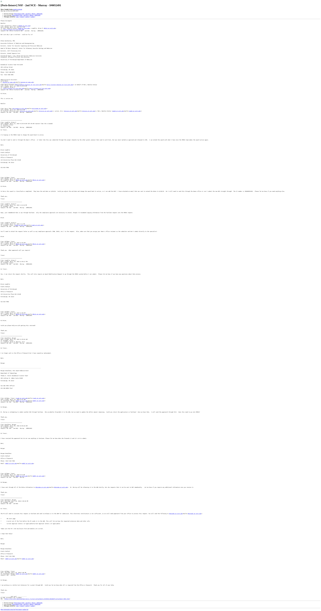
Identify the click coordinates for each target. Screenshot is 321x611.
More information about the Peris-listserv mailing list (14, 609)
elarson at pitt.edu (70, 111)
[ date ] (17, 16)
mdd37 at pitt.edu (21, 400)
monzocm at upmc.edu (9, 82)
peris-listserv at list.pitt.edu (13, 29)
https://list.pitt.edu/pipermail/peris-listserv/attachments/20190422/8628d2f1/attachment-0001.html (37, 599)
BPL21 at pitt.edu (50, 28)
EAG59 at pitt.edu (24, 25)
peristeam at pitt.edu (20, 108)
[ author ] (32, 16)
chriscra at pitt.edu (26, 111)
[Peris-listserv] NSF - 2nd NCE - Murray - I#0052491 (28, 13)
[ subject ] (27, 16)
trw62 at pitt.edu (20, 225)
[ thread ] (22, 16)
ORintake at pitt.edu (42, 487)
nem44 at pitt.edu (17, 9)
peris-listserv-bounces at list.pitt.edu (28, 84)
